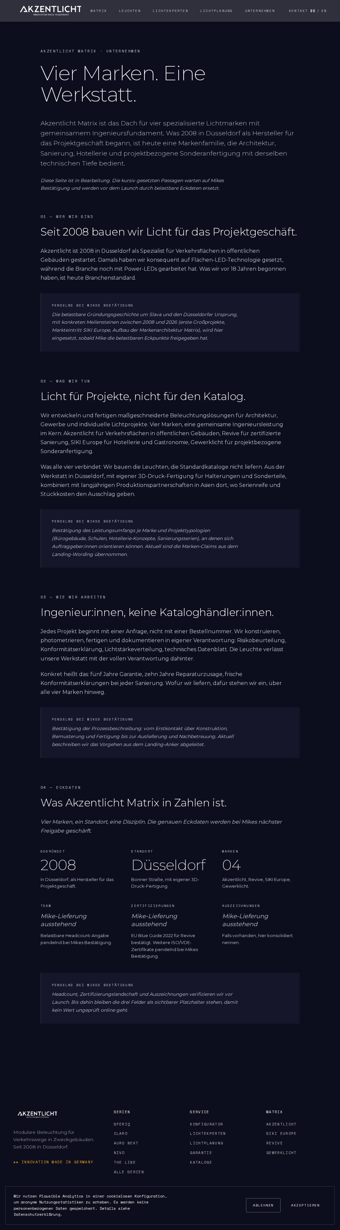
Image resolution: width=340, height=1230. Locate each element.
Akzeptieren (305, 1205)
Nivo (119, 1152)
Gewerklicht (281, 1152)
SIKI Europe (281, 1133)
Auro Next (126, 1143)
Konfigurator (206, 1124)
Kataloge (201, 1162)
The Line (125, 1162)
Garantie (201, 1152)
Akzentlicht (281, 1124)
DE (313, 10)
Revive (274, 1143)
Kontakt (298, 10)
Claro (121, 1133)
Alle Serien (129, 1172)
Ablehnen (263, 1205)
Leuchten (130, 10)
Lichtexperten (170, 10)
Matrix (99, 10)
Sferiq (122, 1124)
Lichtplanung (216, 10)
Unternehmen (260, 10)
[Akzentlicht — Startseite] (37, 1115)
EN (324, 10)
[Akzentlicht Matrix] (50, 10)
